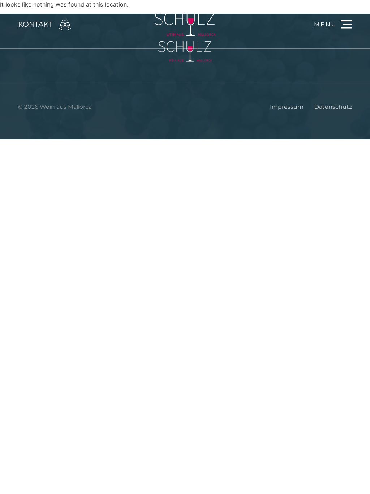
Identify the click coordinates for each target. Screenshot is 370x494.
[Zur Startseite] (185, 51)
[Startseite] (185, 24)
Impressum (287, 106)
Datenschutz (333, 106)
